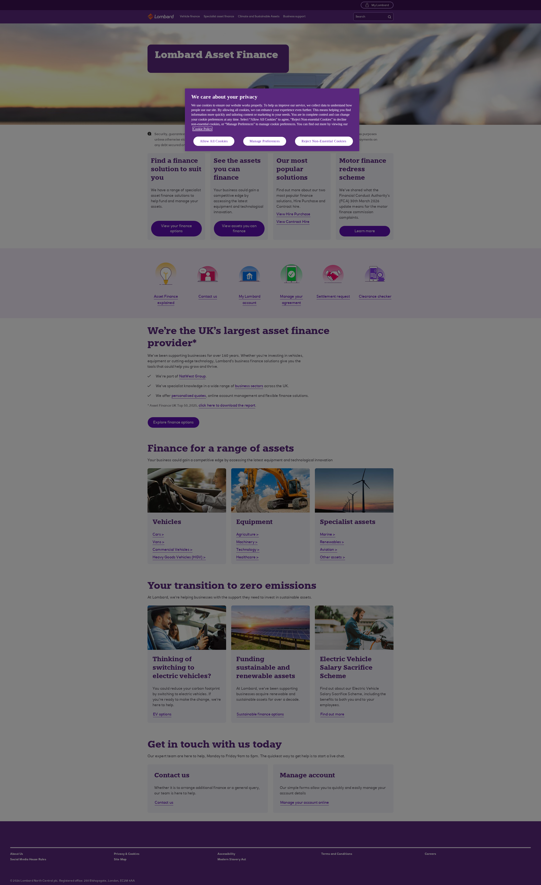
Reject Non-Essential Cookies (324, 141)
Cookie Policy (202, 129)
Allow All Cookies (214, 141)
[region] (272, 119)
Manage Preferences (265, 141)
